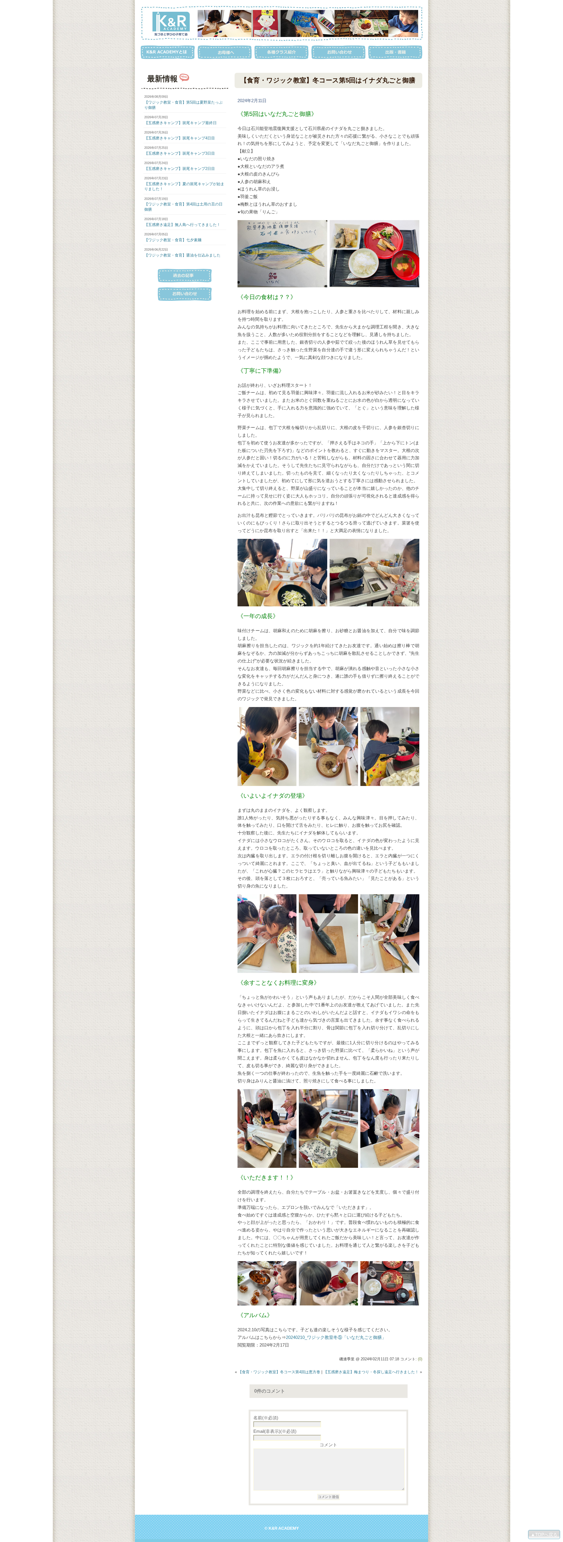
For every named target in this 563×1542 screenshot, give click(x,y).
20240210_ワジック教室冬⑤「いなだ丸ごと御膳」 (336, 1337)
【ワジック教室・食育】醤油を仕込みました (182, 255)
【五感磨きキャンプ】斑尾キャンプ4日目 (179, 138)
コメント (328, 1444)
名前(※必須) (265, 1417)
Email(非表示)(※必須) (274, 1431)
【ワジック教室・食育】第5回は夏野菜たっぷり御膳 (183, 104)
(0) (420, 1359)
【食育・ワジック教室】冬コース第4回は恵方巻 (279, 1372)
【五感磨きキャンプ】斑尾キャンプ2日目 (179, 168)
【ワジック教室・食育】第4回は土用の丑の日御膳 (183, 206)
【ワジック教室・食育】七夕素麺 (172, 240)
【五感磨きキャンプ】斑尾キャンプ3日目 (179, 153)
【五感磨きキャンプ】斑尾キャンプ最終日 (180, 123)
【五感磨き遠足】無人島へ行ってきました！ (182, 224)
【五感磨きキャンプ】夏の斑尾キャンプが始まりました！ (184, 186)
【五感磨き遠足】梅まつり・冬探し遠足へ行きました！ (371, 1372)
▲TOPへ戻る (544, 1534)
